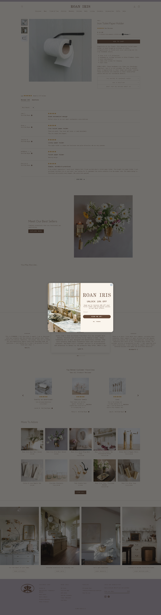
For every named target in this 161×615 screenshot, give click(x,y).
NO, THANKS (97, 321)
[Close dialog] (111, 285)
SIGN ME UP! (96, 316)
